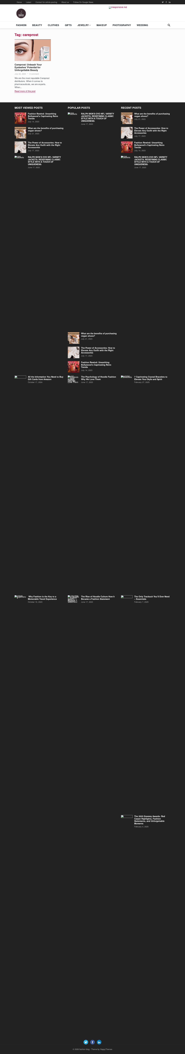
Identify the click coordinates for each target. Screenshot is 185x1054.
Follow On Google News (83, 2)
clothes (53, 25)
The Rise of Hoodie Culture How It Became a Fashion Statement (98, 597)
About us (65, 2)
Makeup (102, 25)
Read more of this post (25, 91)
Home (19, 2)
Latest (28, 2)
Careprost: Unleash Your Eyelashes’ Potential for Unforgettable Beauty (28, 67)
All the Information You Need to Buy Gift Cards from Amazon (45, 378)
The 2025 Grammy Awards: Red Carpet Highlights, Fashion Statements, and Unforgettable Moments (149, 820)
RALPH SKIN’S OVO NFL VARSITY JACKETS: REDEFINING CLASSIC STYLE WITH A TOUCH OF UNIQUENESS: (44, 161)
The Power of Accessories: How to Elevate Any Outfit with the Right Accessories (45, 145)
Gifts (68, 25)
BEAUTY (37, 25)
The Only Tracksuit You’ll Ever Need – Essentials (152, 597)
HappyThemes (106, 1049)
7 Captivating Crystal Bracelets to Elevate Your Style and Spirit (150, 378)
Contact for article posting (46, 2)
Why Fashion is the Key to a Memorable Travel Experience (42, 597)
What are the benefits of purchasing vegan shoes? (45, 129)
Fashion (21, 25)
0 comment (34, 73)
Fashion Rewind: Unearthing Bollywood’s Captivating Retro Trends (43, 116)
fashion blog (84, 1049)
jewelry (83, 25)
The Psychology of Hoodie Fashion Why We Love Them (98, 378)
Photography (122, 25)
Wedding (142, 25)
